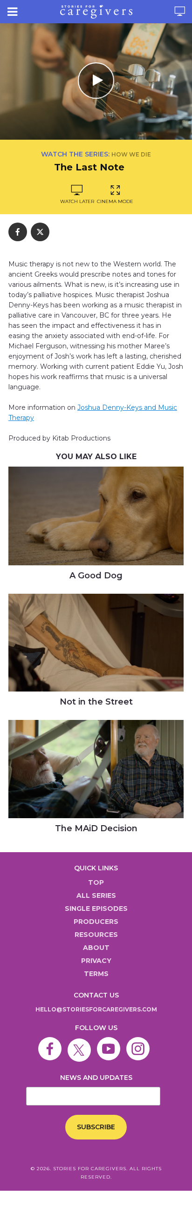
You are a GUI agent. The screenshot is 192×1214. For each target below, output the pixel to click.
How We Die (131, 154)
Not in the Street (96, 702)
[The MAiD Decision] (96, 769)
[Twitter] (82, 1041)
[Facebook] (52, 1041)
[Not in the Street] (96, 643)
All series (96, 895)
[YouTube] (111, 1041)
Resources (96, 934)
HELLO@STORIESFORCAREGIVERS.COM (96, 1009)
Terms (96, 974)
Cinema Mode (115, 201)
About (96, 947)
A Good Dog (96, 575)
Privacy (96, 960)
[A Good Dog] (96, 516)
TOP (96, 882)
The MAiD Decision (96, 828)
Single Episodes (96, 908)
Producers (96, 921)
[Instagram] (140, 1041)
